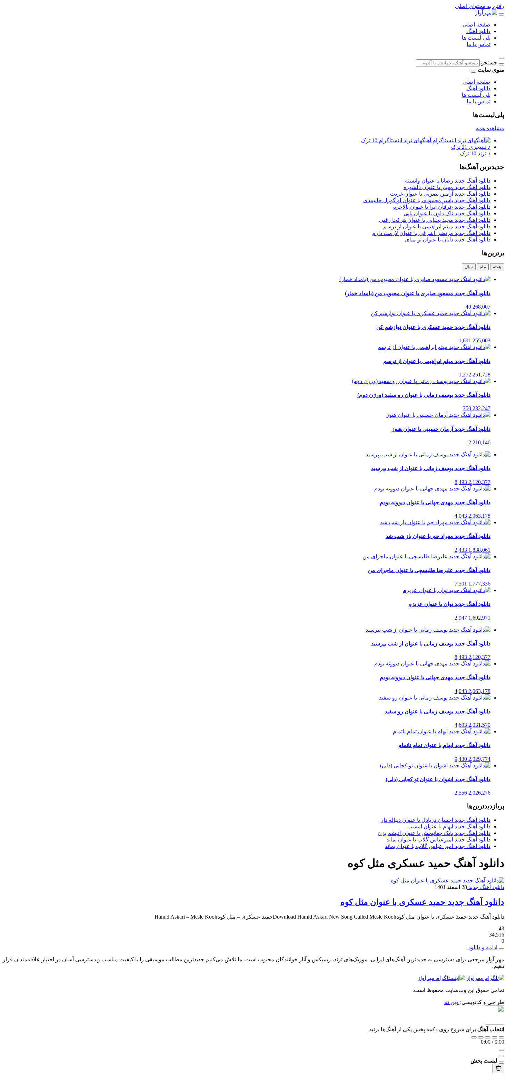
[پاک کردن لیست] (498, 1068)
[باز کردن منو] (501, 14)
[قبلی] (481, 1037)
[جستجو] (501, 64)
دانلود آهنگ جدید (485, 887)
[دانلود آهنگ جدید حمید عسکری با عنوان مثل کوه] (447, 880)
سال (469, 266)
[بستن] (501, 1063)
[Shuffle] (501, 1037)
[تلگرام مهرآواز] (485, 978)
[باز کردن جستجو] (501, 58)
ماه (483, 266)
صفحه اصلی (476, 25)
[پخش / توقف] (487, 1037)
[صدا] (501, 1050)
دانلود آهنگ (478, 31)
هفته (497, 266)
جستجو (489, 62)
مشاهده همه (490, 128)
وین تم (451, 1002)
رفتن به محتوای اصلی (479, 6)
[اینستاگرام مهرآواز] (441, 978)
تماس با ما (478, 44)
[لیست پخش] (501, 1056)
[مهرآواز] (486, 12)
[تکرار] (474, 1037)
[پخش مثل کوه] (501, 949)
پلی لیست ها (476, 38)
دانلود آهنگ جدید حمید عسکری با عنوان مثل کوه (422, 902)
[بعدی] (494, 1037)
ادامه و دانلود (482, 947)
